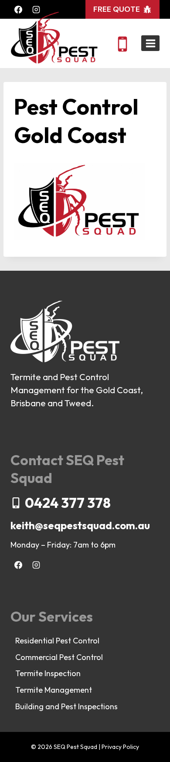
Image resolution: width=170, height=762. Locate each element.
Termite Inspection (48, 673)
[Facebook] (18, 9)
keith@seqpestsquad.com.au (80, 525)
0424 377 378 (68, 502)
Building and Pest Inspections (66, 706)
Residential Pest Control (57, 641)
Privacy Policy (120, 747)
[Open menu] (150, 43)
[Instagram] (36, 9)
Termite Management (53, 690)
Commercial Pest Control (59, 657)
